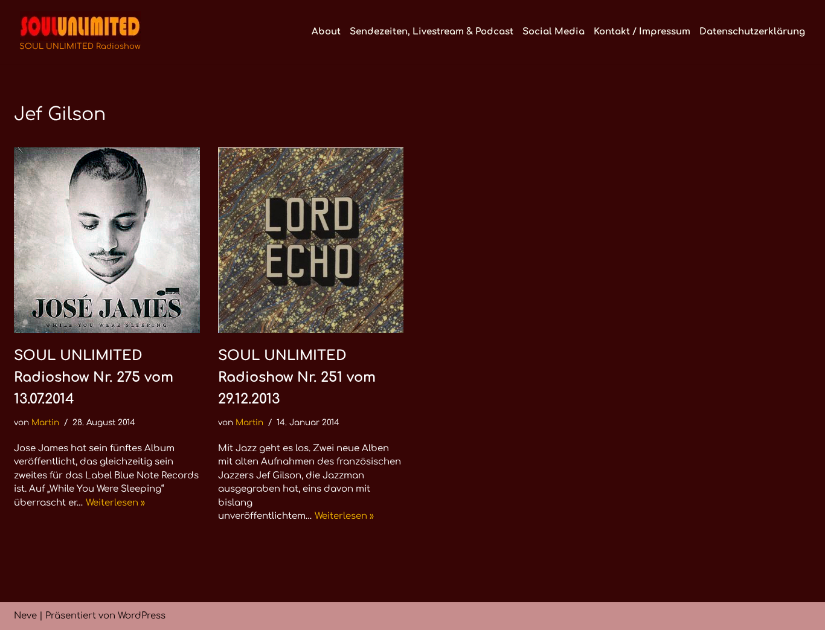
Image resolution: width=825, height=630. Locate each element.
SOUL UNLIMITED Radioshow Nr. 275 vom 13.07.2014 (93, 377)
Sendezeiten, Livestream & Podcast (431, 32)
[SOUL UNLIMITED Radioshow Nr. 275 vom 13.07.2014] (107, 240)
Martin (45, 422)
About (326, 32)
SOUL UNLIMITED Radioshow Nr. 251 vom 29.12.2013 (297, 377)
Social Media (553, 32)
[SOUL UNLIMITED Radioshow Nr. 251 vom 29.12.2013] (311, 240)
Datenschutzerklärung (752, 32)
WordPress (141, 616)
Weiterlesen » (115, 503)
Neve (25, 616)
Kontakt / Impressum (642, 32)
